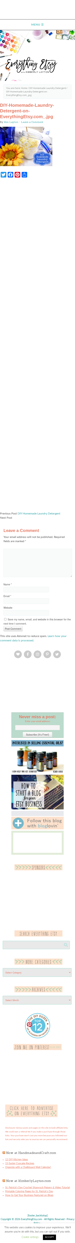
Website (7, 607)
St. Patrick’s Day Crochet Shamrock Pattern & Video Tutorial (37, 1187)
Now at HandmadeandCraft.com (31, 1153)
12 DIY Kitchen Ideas (16, 1159)
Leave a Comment (32, 122)
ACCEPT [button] (49, 1237)
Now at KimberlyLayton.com (28, 1181)
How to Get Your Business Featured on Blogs (29, 1195)
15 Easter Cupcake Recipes (19, 1163)
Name (7, 584)
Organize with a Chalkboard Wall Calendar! (28, 1167)
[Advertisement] (37, 346)
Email (7, 596)
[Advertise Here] (31, 1116)
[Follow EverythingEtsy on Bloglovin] (37, 828)
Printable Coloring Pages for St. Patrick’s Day (29, 1191)
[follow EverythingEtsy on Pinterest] (38, 1049)
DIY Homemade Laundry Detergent (39, 513)
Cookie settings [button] (30, 1237)
